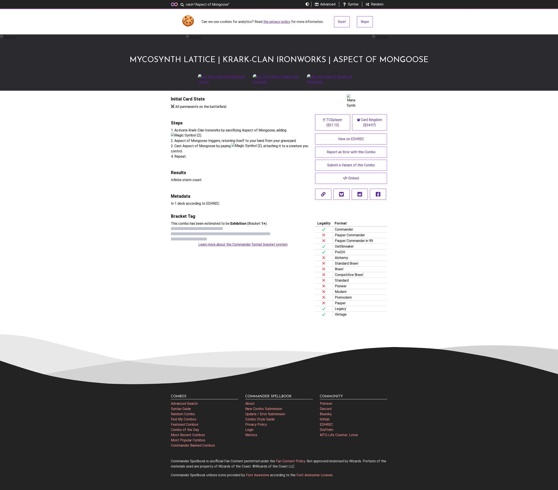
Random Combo (183, 414)
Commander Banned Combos (193, 445)
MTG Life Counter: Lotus (339, 435)
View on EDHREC (351, 139)
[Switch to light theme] (307, 4)
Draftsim (326, 430)
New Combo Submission (263, 409)
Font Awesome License (314, 475)
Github (325, 419)
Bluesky (326, 414)
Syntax (353, 4)
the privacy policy (276, 22)
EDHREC (326, 424)
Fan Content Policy (290, 461)
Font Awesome (257, 475)
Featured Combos (184, 424)
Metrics (251, 435)
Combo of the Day (185, 430)
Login (249, 430)
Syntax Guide (181, 409)
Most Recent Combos (188, 435)
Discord (326, 409)
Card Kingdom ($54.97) (371, 122)
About (250, 404)
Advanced (327, 4)
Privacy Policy (256, 424)
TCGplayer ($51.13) (334, 122)
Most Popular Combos (188, 440)
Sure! (342, 22)
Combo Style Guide (260, 419)
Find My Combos (183, 419)
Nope (365, 22)
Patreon (326, 404)
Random (377, 4)
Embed (353, 178)
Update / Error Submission (265, 414)
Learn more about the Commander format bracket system (243, 244)
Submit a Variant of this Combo (351, 165)
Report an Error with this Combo (351, 152)
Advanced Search (184, 404)
